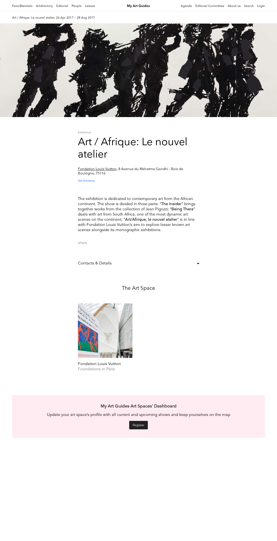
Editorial (62, 6)
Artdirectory (44, 6)
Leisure (90, 6)
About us (234, 6)
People (77, 6)
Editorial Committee (209, 6)
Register (138, 425)
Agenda (186, 6)
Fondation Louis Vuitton (97, 169)
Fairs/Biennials (22, 6)
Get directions (86, 180)
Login (261, 6)
